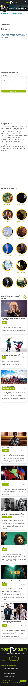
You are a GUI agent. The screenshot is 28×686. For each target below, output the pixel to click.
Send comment (13, 91)
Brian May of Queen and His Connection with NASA (13, 319)
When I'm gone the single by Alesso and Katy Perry (13, 581)
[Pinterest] (13, 659)
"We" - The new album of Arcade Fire (12, 482)
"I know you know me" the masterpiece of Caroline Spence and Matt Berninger (13, 513)
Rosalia (4, 625)
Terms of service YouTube (9, 675)
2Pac (4, 358)
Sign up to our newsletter (9, 673)
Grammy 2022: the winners (10, 448)
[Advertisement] (14, 19)
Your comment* (5, 86)
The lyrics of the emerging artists (11, 668)
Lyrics (8, 13)
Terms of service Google (9, 676)
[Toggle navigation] (3, 2)
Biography (14, 13)
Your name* (4, 75)
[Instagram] (15, 659)
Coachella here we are (8, 386)
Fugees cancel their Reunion (10, 547)
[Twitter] (17, 659)
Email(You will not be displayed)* (9, 80)
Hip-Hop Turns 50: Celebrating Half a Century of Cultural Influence (13, 354)
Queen (4, 322)
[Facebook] (10, 659)
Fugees (4, 549)
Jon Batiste (5, 450)
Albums (3, 13)
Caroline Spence (7, 517)
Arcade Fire (6, 484)
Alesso (4, 584)
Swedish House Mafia (8, 388)
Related (20, 13)
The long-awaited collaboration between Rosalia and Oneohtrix (11, 622)
